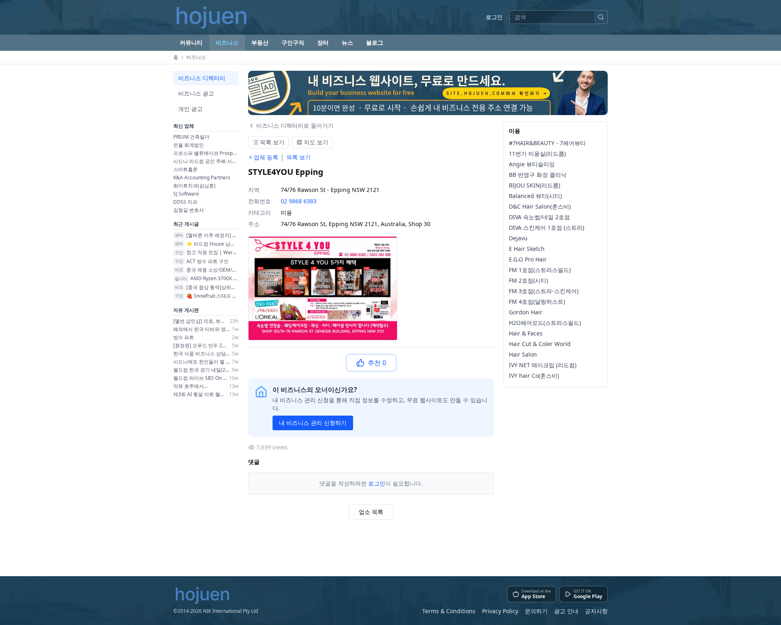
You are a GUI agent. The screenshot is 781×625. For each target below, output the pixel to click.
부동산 (259, 42)
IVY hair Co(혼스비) (534, 375)
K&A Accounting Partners (201, 177)
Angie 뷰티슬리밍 (532, 164)
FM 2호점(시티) (528, 280)
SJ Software (186, 193)
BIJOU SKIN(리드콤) (534, 185)
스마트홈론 (185, 169)
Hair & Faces (526, 333)
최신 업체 (183, 125)
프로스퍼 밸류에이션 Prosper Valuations (205, 153)
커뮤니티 (191, 42)
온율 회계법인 (188, 145)
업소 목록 (371, 512)
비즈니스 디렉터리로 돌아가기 (295, 125)
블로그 (374, 42)
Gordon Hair (525, 312)
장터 (323, 42)
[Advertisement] (428, 544)
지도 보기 (316, 142)
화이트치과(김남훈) (194, 185)
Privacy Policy (500, 611)
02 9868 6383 (298, 201)
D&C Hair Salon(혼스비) (540, 206)
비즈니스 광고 (196, 93)
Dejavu (518, 238)
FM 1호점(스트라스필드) (540, 270)
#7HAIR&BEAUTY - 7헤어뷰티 (547, 143)
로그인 (494, 17)
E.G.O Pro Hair (528, 259)
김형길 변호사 (188, 210)
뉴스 (347, 42)
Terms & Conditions (449, 611)
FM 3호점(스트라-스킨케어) (543, 291)
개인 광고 (190, 109)
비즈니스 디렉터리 (201, 78)
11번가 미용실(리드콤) (537, 153)
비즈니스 (227, 42)
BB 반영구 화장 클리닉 (538, 175)
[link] (428, 93)
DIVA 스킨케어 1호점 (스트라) (546, 227)
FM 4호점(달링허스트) (537, 301)
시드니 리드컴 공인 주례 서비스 (205, 161)
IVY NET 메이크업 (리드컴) (542, 365)
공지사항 (596, 611)
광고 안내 (566, 611)
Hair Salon (523, 354)
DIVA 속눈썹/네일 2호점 (539, 217)
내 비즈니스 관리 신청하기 (313, 423)
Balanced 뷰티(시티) (535, 196)
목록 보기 (272, 142)
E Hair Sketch (527, 249)
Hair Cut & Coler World (540, 344)
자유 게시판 (186, 310)
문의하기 (536, 611)
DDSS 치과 (185, 201)
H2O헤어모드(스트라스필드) (545, 323)
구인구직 (292, 42)
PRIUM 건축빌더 (191, 136)
